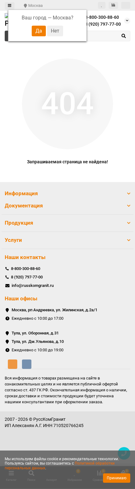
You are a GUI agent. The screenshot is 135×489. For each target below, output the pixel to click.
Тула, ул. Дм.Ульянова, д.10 (38, 341)
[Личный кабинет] (125, 5)
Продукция (19, 223)
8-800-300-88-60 (102, 17)
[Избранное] (101, 5)
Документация (24, 205)
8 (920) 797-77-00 (103, 24)
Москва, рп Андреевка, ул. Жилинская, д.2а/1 (54, 310)
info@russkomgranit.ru (33, 285)
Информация (21, 193)
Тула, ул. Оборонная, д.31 (35, 333)
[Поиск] (123, 36)
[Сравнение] (113, 5)
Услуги (13, 240)
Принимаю (117, 478)
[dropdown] (9, 6)
